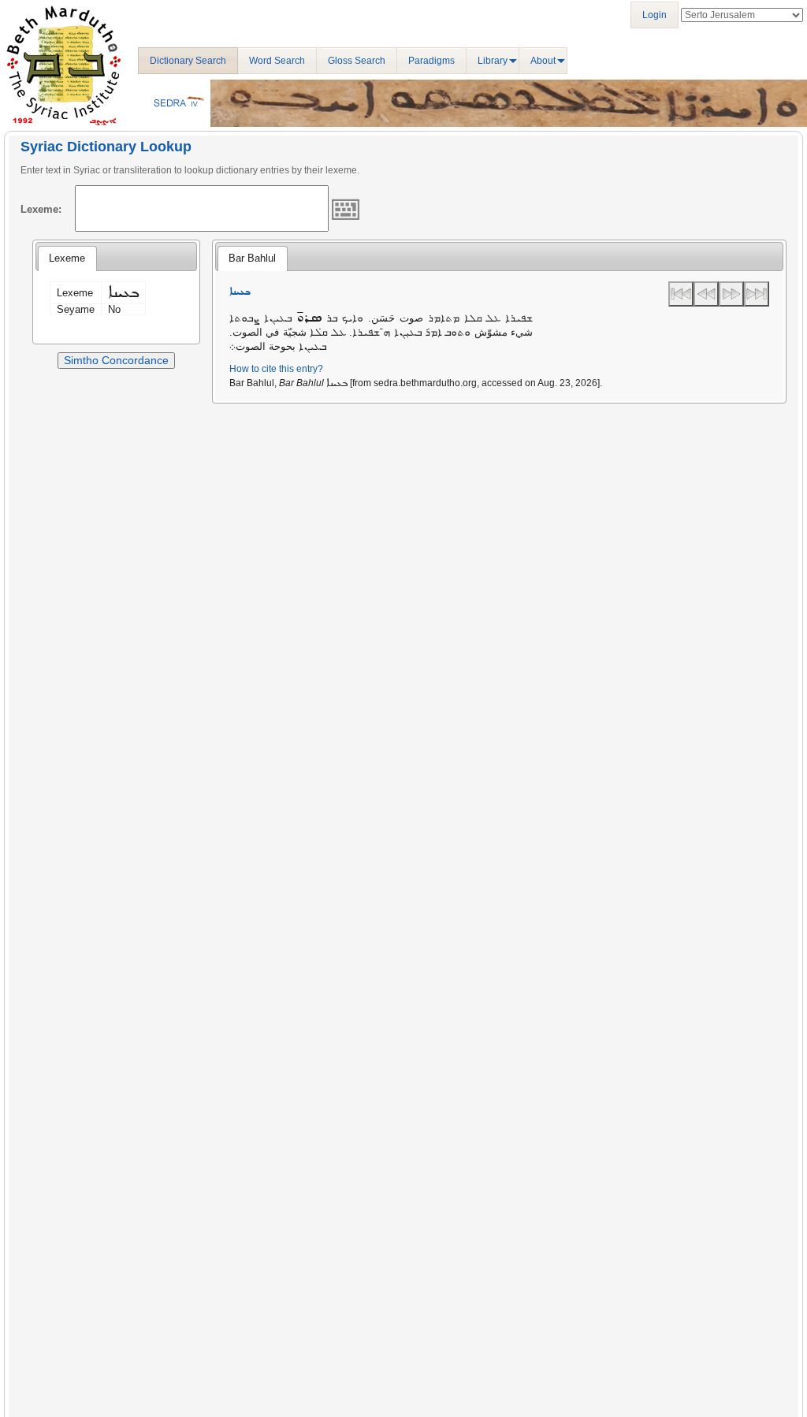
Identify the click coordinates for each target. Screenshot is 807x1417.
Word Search (277, 60)
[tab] (67, 258)
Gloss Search (356, 60)
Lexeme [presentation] (67, 258)
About (543, 60)
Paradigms (431, 60)
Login (654, 14)
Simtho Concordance (116, 360)
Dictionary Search (188, 60)
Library (493, 60)
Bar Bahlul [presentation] (252, 258)
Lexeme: (40, 209)
